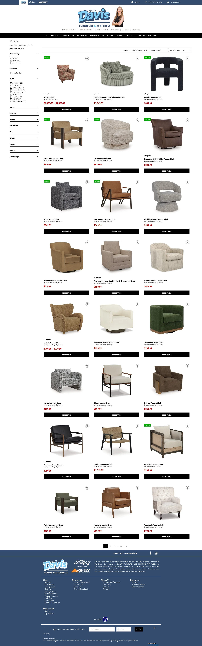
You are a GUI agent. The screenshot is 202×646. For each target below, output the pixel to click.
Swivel (16, 99)
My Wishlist (49, 613)
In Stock (15, 58)
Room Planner (138, 586)
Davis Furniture (17, 73)
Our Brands (46, 634)
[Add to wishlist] (87, 58)
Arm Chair (17, 83)
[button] (154, 628)
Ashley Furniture (147, 35)
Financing (114, 30)
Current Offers (85, 30)
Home (11, 45)
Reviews (106, 588)
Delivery (125, 30)
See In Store (16, 60)
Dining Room (97, 35)
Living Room (67, 35)
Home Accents (114, 35)
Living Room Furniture (21, 45)
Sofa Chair (17, 97)
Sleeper (16, 94)
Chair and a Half (19, 90)
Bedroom (82, 35)
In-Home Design (101, 30)
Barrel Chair (18, 87)
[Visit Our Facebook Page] (150, 553)
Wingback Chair (19, 101)
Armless (16, 85)
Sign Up (138, 629)
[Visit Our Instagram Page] (156, 553)
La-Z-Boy (130, 35)
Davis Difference (69, 30)
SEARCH (137, 2)
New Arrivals (16, 63)
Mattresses (52, 35)
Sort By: (145, 50)
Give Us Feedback (81, 588)
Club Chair (17, 92)
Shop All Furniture (52, 602)
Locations (136, 30)
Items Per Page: (175, 50)
